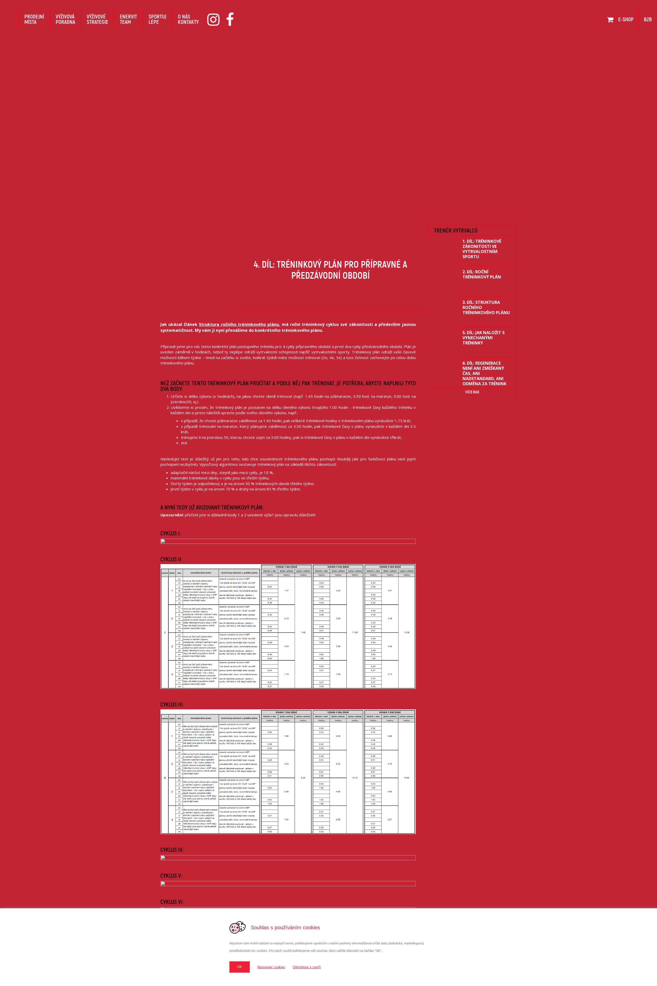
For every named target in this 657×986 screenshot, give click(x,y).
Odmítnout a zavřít (307, 967)
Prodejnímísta (34, 19)
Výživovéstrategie (97, 19)
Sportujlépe (157, 19)
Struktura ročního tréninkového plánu (239, 324)
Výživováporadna (65, 19)
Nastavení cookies (271, 967)
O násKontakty (188, 19)
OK (239, 967)
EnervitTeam (128, 19)
